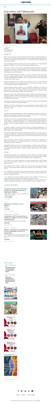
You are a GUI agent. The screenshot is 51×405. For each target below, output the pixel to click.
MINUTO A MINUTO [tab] (8, 262)
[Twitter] (21, 391)
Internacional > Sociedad (11, 214)
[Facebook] (18, 391)
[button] (5, 366)
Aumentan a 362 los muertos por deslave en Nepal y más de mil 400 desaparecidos (16, 217)
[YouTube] (32, 391)
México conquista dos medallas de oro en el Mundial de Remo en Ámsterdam (16, 231)
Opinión (6, 202)
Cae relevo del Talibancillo (19, 11)
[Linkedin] (25, 391)
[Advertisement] (25, 252)
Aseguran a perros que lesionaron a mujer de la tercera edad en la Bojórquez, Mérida (15, 190)
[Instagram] (28, 391)
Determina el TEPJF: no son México (13, 204)
